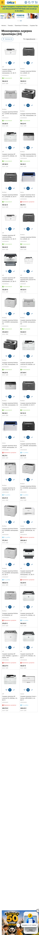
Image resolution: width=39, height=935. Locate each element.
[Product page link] (10, 52)
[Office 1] (11, 2)
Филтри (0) (8, 39)
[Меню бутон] (2, 2)
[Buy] (10, 63)
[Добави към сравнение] (14, 63)
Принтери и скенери (21, 25)
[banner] (19, 16)
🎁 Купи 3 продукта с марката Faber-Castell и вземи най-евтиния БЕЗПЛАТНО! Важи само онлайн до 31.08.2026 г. (19, 9)
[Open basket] (36, 2)
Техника (10, 25)
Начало (3, 25)
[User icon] (25, 2)
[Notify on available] (28, 188)
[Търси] (29, 2)
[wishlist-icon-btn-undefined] (6, 63)
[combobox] (30, 39)
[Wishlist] (32, 2)
